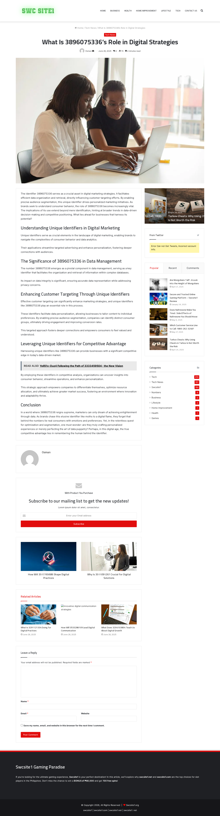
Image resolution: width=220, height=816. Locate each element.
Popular (154, 268)
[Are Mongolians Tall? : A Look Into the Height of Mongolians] (158, 284)
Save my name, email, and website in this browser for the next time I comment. (64, 725)
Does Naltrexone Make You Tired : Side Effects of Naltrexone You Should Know (183, 313)
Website (85, 713)
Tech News (90, 28)
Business (115, 11)
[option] (174, 206)
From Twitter (156, 235)
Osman (46, 452)
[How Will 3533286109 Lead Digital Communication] (78, 614)
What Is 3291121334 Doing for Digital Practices (36, 629)
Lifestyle (166, 11)
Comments (193, 268)
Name (25, 701)
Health (128, 11)
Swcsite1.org (132, 805)
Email (24, 713)
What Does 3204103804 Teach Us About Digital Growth (118, 629)
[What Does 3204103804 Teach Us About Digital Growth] (119, 614)
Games (155, 418)
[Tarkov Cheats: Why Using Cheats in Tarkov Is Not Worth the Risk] (158, 344)
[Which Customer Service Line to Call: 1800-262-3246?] (158, 330)
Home (103, 11)
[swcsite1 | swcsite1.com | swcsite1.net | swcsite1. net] (38, 11)
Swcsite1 (156, 387)
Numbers (156, 392)
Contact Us (191, 11)
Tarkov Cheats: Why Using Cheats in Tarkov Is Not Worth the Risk (173, 218)
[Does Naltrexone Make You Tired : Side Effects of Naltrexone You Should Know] (158, 314)
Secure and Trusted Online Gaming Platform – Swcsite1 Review (184, 297)
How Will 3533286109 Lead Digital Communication (78, 629)
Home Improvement (146, 11)
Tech (177, 11)
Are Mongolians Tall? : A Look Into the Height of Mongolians (184, 281)
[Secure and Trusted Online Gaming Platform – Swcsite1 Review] (158, 299)
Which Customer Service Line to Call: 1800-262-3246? (184, 327)
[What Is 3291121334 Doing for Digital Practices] (38, 614)
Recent (173, 268)
